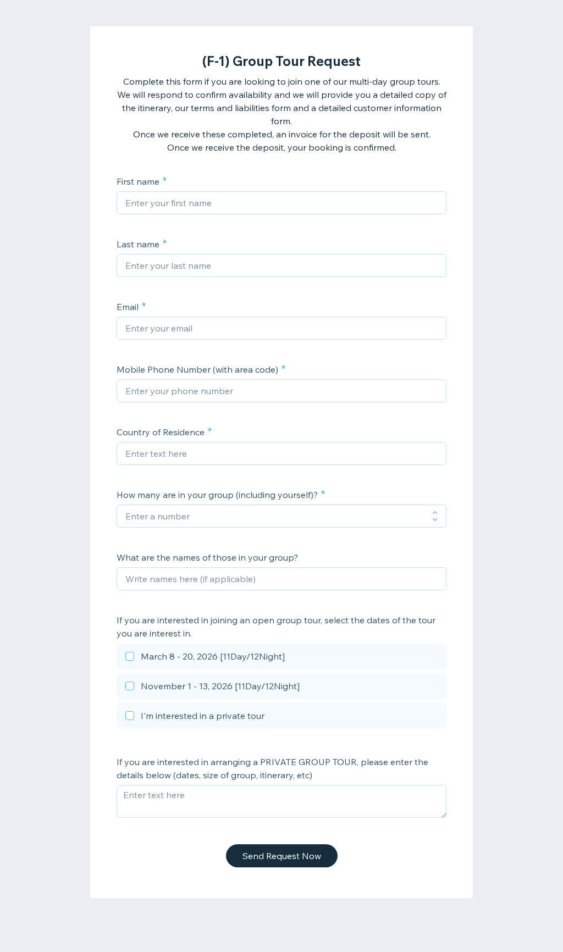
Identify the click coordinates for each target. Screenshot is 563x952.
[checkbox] (281, 658)
